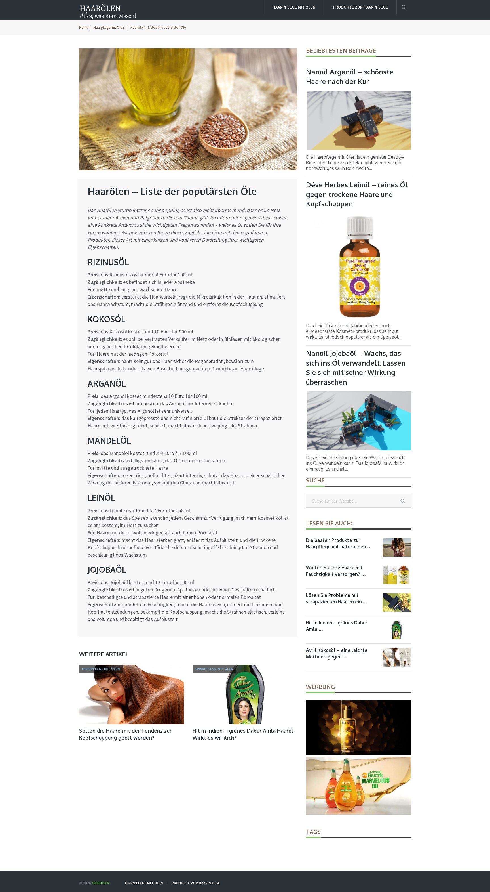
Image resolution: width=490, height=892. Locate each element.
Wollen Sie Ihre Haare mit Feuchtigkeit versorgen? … (336, 571)
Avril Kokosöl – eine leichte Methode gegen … (337, 653)
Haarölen (100, 883)
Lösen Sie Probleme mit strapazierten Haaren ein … (337, 598)
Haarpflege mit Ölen (294, 7)
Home (83, 27)
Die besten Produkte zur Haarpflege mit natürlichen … (339, 543)
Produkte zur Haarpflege (360, 7)
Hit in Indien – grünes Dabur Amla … (337, 626)
